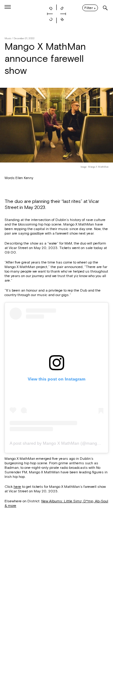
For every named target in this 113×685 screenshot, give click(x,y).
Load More (56, 655)
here (17, 487)
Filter (90, 8)
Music (8, 38)
